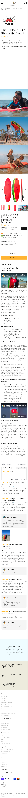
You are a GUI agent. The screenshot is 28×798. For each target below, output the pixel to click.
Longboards (4, 755)
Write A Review (6, 464)
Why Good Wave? (5, 737)
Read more (4, 564)
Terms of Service (5, 729)
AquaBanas (4, 766)
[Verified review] (13, 486)
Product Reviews (5, 743)
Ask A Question (22, 464)
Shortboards (4, 757)
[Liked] (26, 502)
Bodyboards (4, 709)
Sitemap (14, 795)
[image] (5, 535)
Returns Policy (5, 725)
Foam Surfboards (5, 711)
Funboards (4, 753)
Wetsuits (3, 762)
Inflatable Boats (5, 760)
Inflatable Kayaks (5, 751)
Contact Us (4, 721)
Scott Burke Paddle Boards (8, 713)
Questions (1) (21, 468)
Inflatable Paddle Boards (7, 749)
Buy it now (14, 258)
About (2, 739)
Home (2, 8)
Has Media (22, 479)
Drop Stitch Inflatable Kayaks (8, 706)
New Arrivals (4, 696)
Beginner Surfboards (6, 702)
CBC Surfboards (5, 715)
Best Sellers (4, 698)
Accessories (4, 764)
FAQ (2, 735)
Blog (2, 741)
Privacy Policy (4, 727)
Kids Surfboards (5, 704)
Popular (16, 479)
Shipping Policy (5, 723)
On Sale (3, 700)
